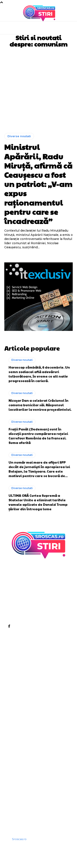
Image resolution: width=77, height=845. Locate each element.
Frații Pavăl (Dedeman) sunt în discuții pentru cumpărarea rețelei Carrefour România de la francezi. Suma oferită (38, 436)
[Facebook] (9, 626)
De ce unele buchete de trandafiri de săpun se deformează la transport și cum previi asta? (37, 747)
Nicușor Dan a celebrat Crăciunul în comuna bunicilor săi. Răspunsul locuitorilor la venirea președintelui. (40, 405)
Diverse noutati (19, 136)
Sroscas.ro (19, 839)
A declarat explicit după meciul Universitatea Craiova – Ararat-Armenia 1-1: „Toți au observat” (37, 773)
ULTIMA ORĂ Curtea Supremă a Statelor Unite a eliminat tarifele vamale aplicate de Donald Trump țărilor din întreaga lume (38, 502)
